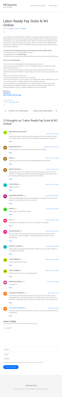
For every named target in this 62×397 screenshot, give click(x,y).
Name (5, 350)
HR (11, 100)
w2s (18, 102)
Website (7, 359)
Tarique (23, 28)
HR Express (10, 4)
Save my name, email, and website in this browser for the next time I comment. (24, 362)
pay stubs (12, 102)
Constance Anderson (16, 308)
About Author (53, 6)
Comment (7, 328)
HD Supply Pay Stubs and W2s (18, 111)
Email (5, 354)
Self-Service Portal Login (38, 6)
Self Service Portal (31, 385)
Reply (10, 141)
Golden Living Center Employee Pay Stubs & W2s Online (46, 111)
